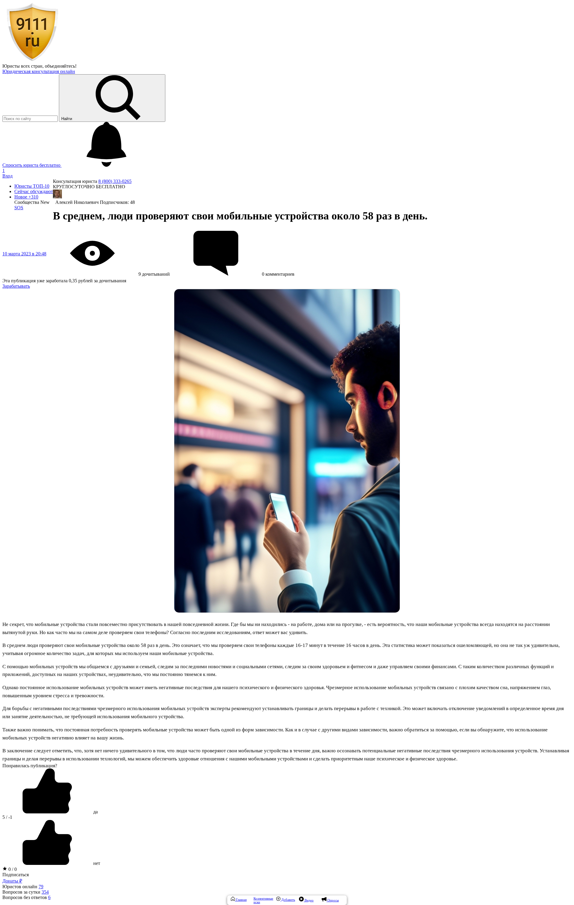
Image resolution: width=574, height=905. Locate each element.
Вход (7, 175)
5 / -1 (7, 817)
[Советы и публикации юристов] (32, 60)
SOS (18, 207)
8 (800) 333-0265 (115, 181)
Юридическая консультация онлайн (38, 71)
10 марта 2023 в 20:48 (24, 253)
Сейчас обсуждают (33, 191)
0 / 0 (12, 869)
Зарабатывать (16, 286)
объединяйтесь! (61, 66)
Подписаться (15, 874)
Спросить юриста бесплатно (32, 165)
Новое (26, 196)
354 (45, 892)
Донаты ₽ (12, 880)
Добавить (287, 899)
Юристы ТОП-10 (31, 186)
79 (41, 886)
